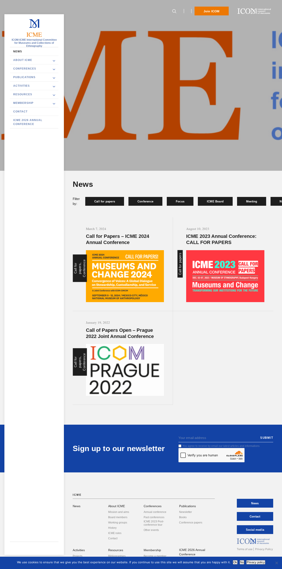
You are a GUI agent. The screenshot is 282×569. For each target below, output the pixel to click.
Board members (117, 517)
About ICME (22, 60)
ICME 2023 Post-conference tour (154, 523)
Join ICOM (212, 11)
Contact (20, 111)
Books (183, 517)
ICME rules (114, 533)
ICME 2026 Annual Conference (27, 122)
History (112, 527)
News (17, 51)
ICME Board (215, 201)
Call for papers (104, 201)
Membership (23, 103)
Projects (77, 556)
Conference (145, 201)
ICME (34, 34)
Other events (151, 530)
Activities (21, 85)
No (242, 562)
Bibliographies (117, 556)
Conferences (24, 68)
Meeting (251, 201)
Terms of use (244, 549)
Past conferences (154, 517)
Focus (180, 201)
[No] (276, 563)
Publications (24, 77)
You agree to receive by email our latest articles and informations (221, 446)
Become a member (155, 556)
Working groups (117, 522)
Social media (255, 529)
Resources (22, 94)
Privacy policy (256, 562)
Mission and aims (118, 512)
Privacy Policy (264, 549)
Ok (235, 562)
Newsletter (185, 512)
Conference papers (190, 522)
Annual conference (155, 512)
